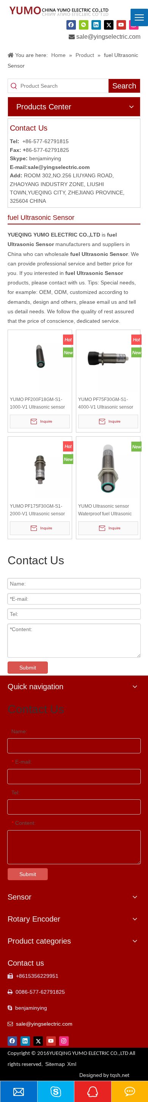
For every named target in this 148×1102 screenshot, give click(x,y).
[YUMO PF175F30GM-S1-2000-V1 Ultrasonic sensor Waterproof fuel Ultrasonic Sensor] (40, 468)
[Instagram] (64, 1041)
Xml (71, 1064)
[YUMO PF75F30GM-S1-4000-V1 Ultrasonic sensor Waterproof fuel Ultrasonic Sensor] (108, 361)
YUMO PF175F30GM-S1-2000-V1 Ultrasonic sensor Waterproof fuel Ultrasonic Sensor (37, 511)
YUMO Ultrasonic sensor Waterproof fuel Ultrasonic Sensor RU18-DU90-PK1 (105, 511)
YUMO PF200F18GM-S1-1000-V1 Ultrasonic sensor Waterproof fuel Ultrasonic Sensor (37, 404)
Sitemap (55, 1064)
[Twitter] (108, 25)
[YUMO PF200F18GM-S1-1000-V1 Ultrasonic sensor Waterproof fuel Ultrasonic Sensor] (40, 361)
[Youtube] (121, 25)
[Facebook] (71, 25)
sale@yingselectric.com (108, 36)
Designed (104, 1075)
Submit (27, 668)
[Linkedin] (96, 25)
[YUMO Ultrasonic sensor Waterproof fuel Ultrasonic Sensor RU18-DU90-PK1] (108, 468)
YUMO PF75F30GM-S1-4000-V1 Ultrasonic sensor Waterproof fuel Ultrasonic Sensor (105, 404)
